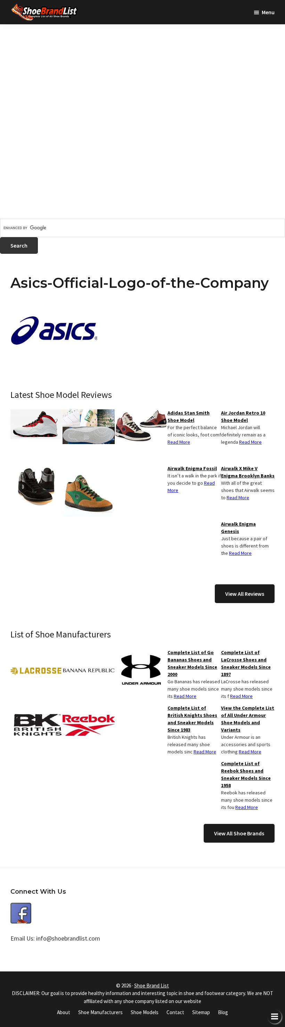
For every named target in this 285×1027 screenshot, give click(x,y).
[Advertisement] (142, 73)
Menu (268, 12)
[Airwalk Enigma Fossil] (36, 469)
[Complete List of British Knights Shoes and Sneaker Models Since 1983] (36, 708)
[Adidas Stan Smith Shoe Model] (89, 413)
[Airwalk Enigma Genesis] (89, 469)
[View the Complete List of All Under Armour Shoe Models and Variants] (141, 653)
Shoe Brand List (151, 985)
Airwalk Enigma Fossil (192, 468)
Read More (250, 442)
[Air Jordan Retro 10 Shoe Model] (36, 413)
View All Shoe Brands (239, 833)
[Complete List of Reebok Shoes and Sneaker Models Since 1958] (89, 708)
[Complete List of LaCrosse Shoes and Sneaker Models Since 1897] (36, 653)
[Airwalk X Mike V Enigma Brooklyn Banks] (141, 413)
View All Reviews (244, 593)
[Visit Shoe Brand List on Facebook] (20, 908)
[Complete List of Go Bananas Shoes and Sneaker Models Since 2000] (89, 653)
